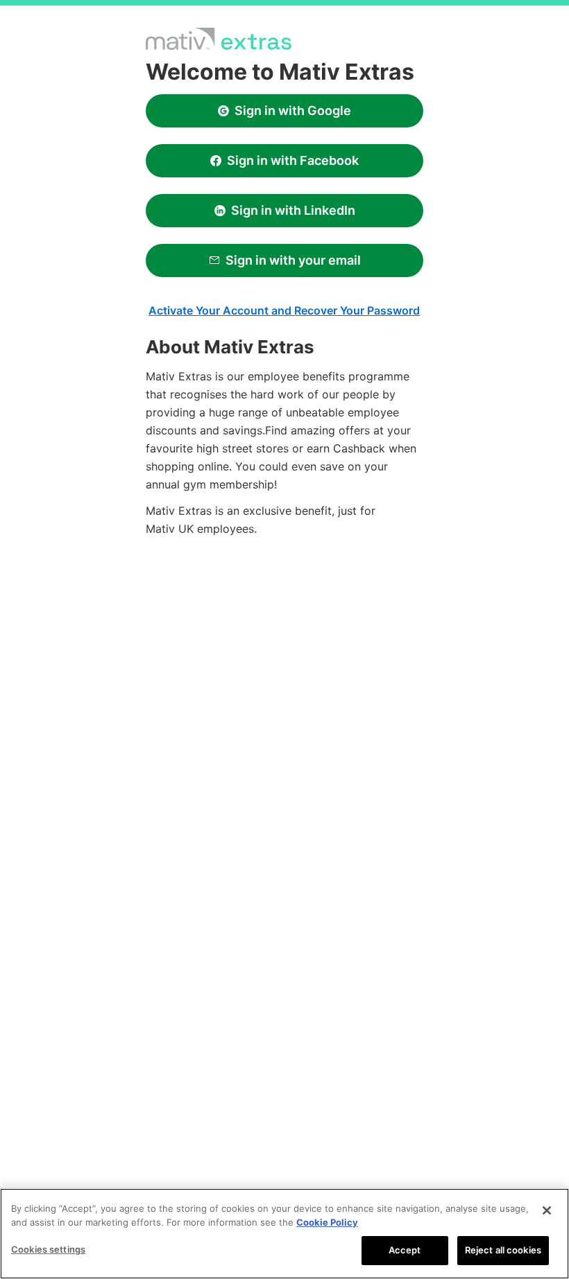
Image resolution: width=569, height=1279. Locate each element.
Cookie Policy (327, 1222)
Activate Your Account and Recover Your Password (284, 310)
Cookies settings (48, 1249)
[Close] (547, 1210)
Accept (405, 1249)
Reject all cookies (503, 1249)
